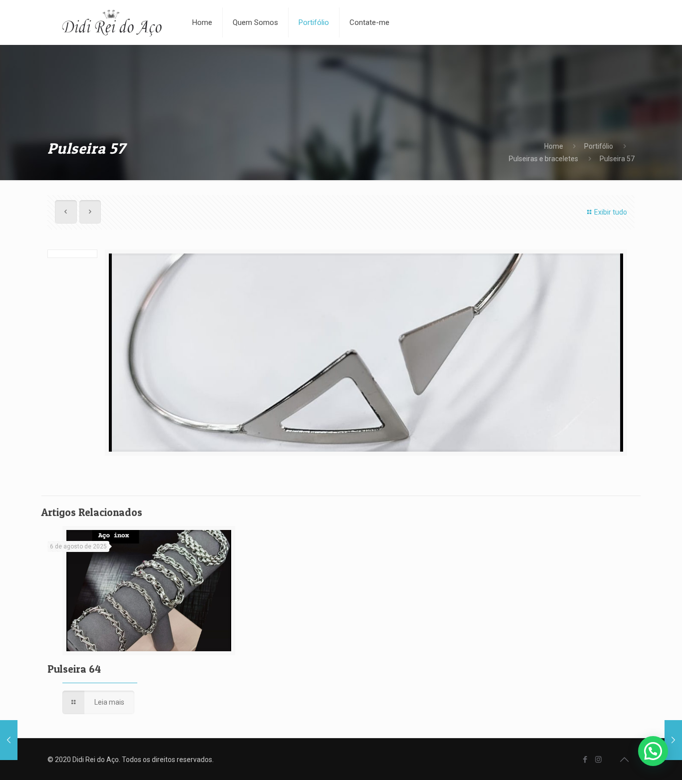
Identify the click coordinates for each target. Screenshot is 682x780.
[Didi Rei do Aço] (112, 22)
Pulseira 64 (74, 669)
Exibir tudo (610, 212)
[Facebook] (585, 759)
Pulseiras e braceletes (543, 159)
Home (553, 146)
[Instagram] (598, 759)
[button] (653, 751)
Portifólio (598, 146)
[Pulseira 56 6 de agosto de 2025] (673, 740)
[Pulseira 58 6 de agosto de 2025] (8, 740)
